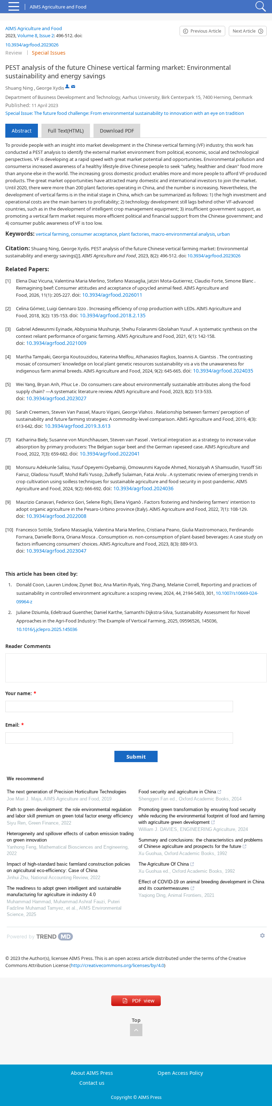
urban (223, 234)
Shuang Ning (19, 88)
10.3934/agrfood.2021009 (56, 343)
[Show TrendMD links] (262, 935)
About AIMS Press (92, 1073)
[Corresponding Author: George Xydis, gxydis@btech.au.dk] (67, 86)
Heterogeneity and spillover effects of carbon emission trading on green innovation (70, 837)
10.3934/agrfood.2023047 (56, 550)
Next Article (244, 31)
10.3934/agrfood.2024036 (143, 488)
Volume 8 (27, 35)
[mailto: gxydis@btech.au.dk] (73, 86)
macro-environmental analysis (183, 234)
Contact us (91, 1083)
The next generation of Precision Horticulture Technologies (66, 791)
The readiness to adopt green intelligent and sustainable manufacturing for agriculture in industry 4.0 (64, 891)
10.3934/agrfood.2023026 (31, 44)
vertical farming (52, 234)
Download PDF (117, 130)
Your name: (20, 693)
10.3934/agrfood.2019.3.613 (77, 426)
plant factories (134, 234)
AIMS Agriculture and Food (33, 28)
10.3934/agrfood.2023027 (56, 398)
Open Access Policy (180, 1073)
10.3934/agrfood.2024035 (223, 370)
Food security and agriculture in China (177, 791)
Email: (14, 725)
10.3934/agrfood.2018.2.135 (113, 315)
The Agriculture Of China (163, 864)
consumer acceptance (94, 234)
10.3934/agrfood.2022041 (110, 453)
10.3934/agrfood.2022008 (56, 516)
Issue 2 (46, 35)
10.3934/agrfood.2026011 (112, 294)
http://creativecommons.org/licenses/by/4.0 (117, 965)
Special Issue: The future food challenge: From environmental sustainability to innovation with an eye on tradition (124, 113)
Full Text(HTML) (66, 130)
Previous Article (206, 31)
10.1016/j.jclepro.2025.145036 (46, 629)
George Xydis (50, 88)
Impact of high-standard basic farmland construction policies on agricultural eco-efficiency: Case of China (68, 867)
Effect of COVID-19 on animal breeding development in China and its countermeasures (201, 885)
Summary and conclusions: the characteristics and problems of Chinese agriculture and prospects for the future (200, 843)
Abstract (22, 130)
